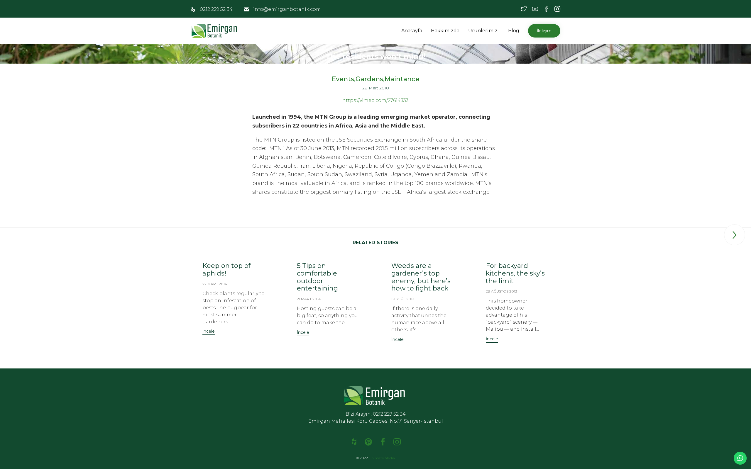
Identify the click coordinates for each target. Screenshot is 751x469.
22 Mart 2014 (214, 284)
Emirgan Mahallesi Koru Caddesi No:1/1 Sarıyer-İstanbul (375, 421)
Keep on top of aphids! (226, 269)
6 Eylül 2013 (402, 299)
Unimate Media (382, 458)
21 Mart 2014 (309, 299)
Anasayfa (411, 30)
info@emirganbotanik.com (287, 9)
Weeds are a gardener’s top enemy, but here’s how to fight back (421, 277)
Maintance (402, 79)
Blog (513, 30)
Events (343, 79)
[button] (498, 30)
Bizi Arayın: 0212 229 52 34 (376, 414)
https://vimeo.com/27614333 (375, 100)
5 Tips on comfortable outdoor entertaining (317, 277)
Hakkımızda (445, 30)
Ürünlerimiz (483, 30)
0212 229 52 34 (216, 9)
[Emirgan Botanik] (216, 31)
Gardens (369, 79)
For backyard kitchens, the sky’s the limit (515, 273)
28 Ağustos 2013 (501, 291)
